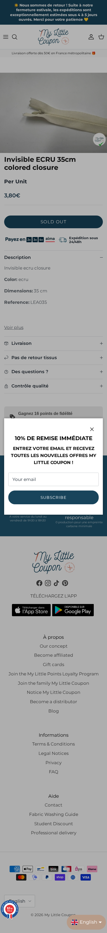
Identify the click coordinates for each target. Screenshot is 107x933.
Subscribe (53, 497)
